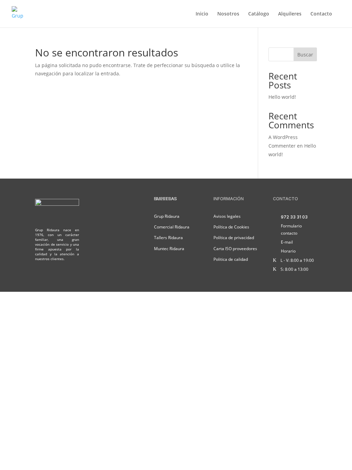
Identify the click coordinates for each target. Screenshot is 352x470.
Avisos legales (227, 216)
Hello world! (282, 97)
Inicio (202, 14)
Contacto (321, 14)
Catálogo (258, 14)
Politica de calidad (230, 259)
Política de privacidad (233, 238)
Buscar (305, 54)
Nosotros (228, 14)
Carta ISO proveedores (235, 249)
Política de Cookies (231, 227)
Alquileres (289, 14)
